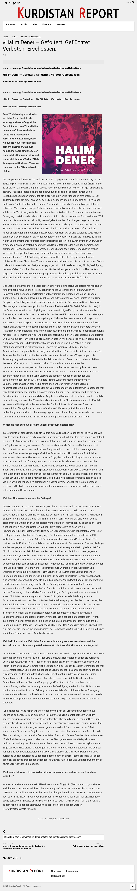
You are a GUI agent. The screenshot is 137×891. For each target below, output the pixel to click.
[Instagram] (10, 3)
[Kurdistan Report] (68, 17)
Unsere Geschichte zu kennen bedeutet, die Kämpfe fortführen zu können (24, 847)
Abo (34, 24)
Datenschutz (58, 876)
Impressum (72, 871)
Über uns (46, 24)
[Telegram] (6, 3)
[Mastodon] (18, 3)
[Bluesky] (14, 3)
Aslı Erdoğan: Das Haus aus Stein (88, 846)
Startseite (10, 24)
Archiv (23, 24)
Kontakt (61, 24)
